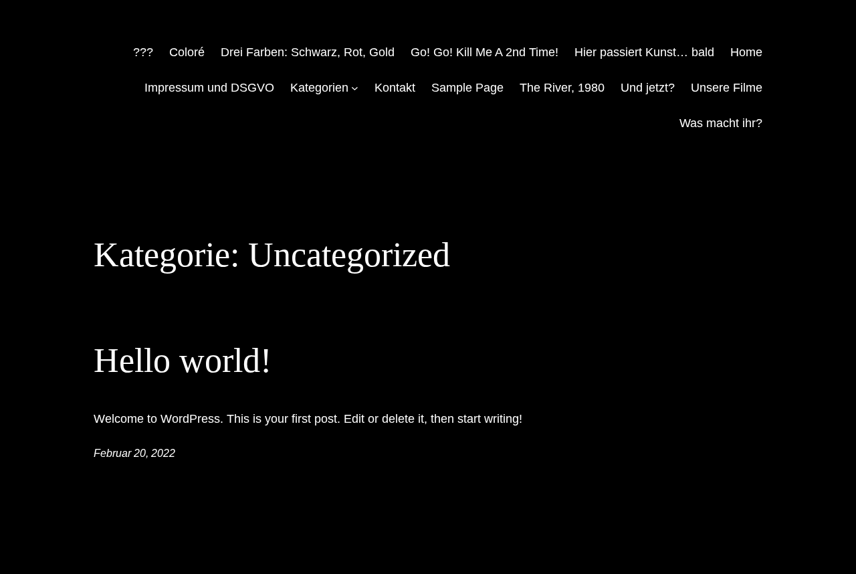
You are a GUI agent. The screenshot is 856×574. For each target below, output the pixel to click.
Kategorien (319, 87)
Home (746, 52)
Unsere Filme (726, 87)
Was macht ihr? (720, 123)
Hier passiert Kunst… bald (644, 52)
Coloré (187, 52)
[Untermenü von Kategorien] (354, 88)
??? (143, 52)
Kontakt (394, 87)
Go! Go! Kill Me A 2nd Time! (484, 52)
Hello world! (183, 360)
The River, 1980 (562, 87)
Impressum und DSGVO (209, 87)
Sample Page (467, 87)
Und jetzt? (648, 87)
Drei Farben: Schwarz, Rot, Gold (308, 52)
